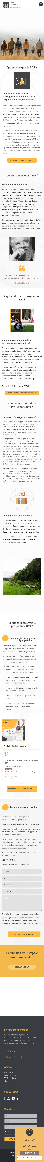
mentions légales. (9, 1134)
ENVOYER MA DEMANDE (24, 934)
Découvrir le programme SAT (22, 160)
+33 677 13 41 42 (8, 860)
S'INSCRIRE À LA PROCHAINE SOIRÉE (22, 789)
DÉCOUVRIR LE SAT (22, 967)
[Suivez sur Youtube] (13, 1098)
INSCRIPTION (29, 1153)
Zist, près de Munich (29, 1149)
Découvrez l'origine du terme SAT (22, 393)
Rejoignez (20, 1158)
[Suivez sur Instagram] (8, 1098)
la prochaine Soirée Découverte (32, 1158)
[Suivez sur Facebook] (5, 1098)
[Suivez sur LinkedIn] (18, 1098)
